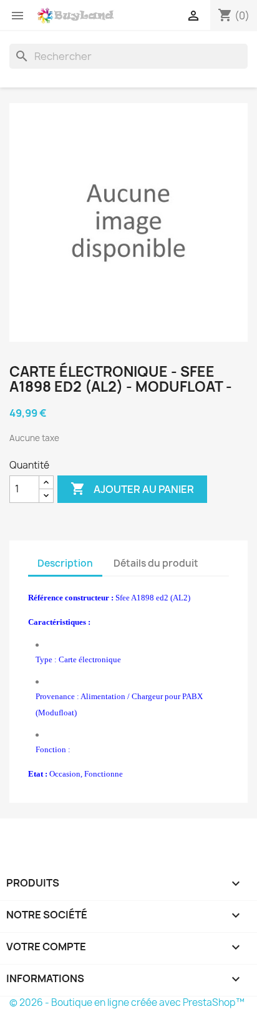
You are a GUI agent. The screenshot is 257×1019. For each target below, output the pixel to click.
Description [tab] (65, 563)
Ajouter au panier (132, 488)
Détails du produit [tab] (156, 563)
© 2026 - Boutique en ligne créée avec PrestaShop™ (127, 1002)
